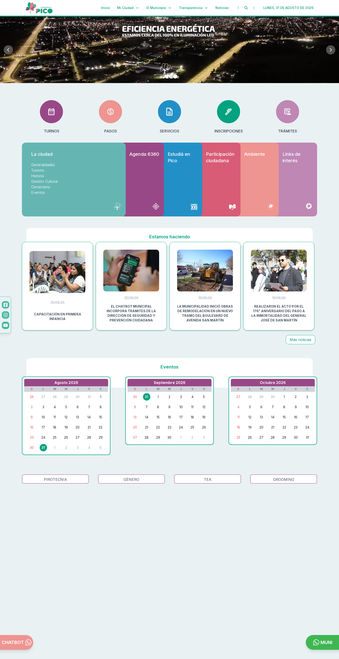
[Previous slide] (8, 49)
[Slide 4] (177, 77)
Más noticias (300, 339)
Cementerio (40, 187)
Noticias (222, 8)
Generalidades (43, 164)
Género (131, 479)
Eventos (38, 192)
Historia (37, 176)
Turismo (37, 170)
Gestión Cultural (44, 181)
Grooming (283, 479)
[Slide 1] (161, 77)
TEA (207, 479)
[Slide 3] (172, 77)
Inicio (105, 8)
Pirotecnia (55, 479)
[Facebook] (5, 305)
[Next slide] (330, 49)
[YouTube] (5, 325)
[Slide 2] (166, 77)
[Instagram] (5, 315)
